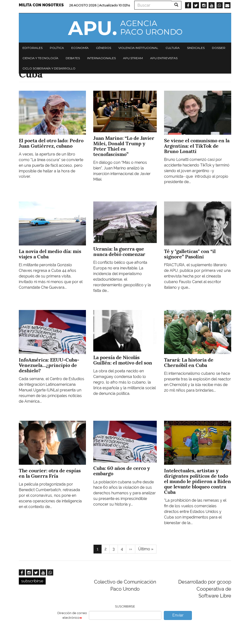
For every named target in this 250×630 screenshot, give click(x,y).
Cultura (173, 48)
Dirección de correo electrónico (72, 615)
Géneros (103, 48)
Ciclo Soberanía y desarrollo (48, 68)
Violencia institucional (138, 48)
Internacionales (101, 58)
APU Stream (133, 58)
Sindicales (196, 48)
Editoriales (32, 48)
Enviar (178, 615)
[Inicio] (125, 28)
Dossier (218, 48)
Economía (80, 48)
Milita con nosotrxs (41, 5)
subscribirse (32, 581)
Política (57, 48)
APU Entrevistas (163, 58)
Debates (73, 58)
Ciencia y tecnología (40, 58)
